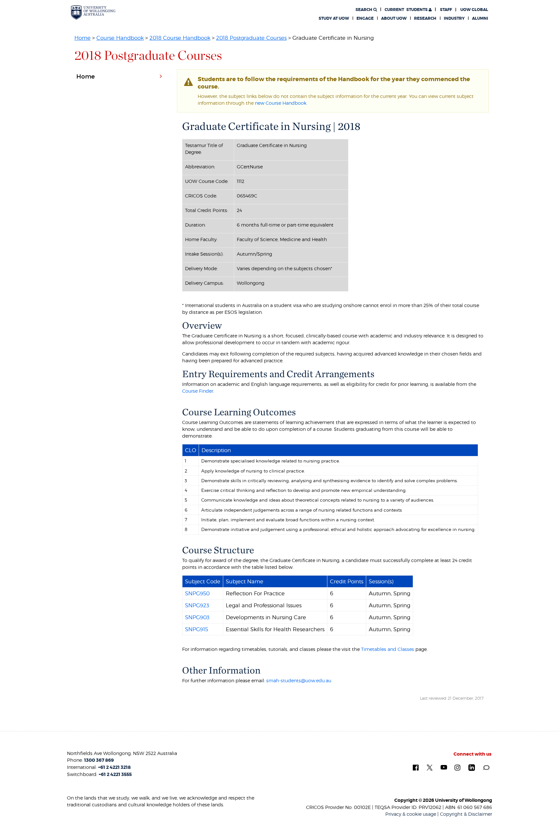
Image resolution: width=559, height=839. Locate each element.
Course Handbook (120, 38)
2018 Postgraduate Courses (251, 38)
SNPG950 (197, 593)
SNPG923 (197, 605)
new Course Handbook (280, 103)
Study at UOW (334, 18)
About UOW (394, 18)
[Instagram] (457, 767)
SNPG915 (196, 629)
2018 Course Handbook (179, 38)
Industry (454, 18)
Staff (446, 9)
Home (82, 38)
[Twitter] (429, 767)
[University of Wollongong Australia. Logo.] (93, 12)
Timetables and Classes (387, 649)
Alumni (480, 18)
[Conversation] (486, 766)
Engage (365, 18)
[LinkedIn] (471, 767)
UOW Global (474, 9)
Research (425, 18)
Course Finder (197, 391)
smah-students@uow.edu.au (298, 680)
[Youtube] (443, 766)
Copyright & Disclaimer (466, 814)
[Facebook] (416, 767)
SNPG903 (197, 617)
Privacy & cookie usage (410, 814)
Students (407, 9)
